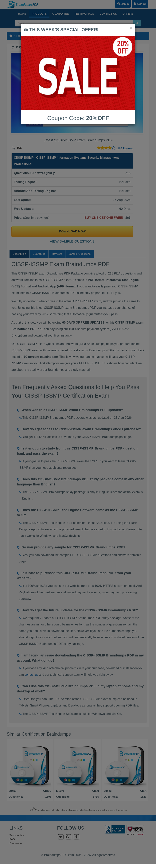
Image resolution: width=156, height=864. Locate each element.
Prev (16, 93)
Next (140, 93)
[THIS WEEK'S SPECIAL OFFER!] (78, 73)
